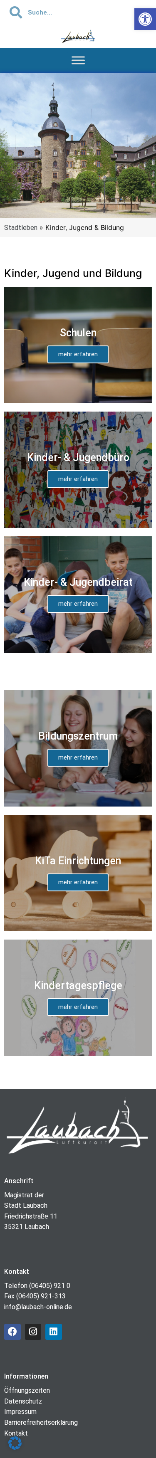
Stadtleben (20, 228)
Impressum (20, 1412)
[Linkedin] (53, 1332)
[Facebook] (12, 1332)
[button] (15, 1443)
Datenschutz (23, 1401)
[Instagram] (33, 1332)
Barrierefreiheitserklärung (41, 1422)
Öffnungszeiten (27, 1390)
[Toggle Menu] (78, 60)
